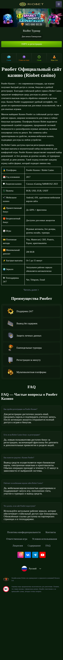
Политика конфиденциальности (31, 578)
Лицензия (49, 591)
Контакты (17, 584)
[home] (31, 4)
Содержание (26, 598)
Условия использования (23, 591)
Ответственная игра (40, 584)
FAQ (41, 598)
